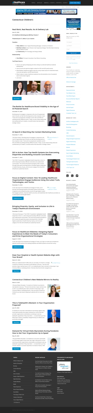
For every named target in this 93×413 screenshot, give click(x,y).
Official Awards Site (71, 77)
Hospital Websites (70, 144)
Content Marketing (71, 130)
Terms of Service (69, 59)
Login (78, 7)
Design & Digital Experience (73, 138)
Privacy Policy (75, 57)
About (63, 7)
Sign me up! (73, 53)
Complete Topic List (71, 113)
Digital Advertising (71, 141)
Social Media (69, 156)
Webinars (68, 101)
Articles (39, 2)
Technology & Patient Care (72, 159)
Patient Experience (71, 150)
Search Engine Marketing (72, 153)
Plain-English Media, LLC (67, 372)
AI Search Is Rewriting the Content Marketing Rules (34, 132)
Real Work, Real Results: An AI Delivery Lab (30, 29)
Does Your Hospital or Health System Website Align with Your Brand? (36, 256)
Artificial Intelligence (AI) (72, 121)
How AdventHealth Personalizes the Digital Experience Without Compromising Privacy (72, 186)
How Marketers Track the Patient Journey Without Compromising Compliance (73, 216)
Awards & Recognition (71, 124)
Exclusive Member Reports (73, 99)
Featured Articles (70, 90)
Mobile (68, 147)
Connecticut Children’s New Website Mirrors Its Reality (35, 279)
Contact (73, 7)
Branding (68, 127)
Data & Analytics (70, 136)
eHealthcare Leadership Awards (63, 381)
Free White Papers (70, 96)
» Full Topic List (70, 167)
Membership (68, 7)
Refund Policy (60, 391)
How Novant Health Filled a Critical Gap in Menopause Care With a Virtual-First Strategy (44, 397)
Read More (16, 271)
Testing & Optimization (72, 161)
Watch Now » (17, 98)
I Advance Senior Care (61, 383)
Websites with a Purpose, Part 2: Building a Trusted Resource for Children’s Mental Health (72, 196)
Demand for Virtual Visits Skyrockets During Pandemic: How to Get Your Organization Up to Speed (35, 332)
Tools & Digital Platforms (72, 164)
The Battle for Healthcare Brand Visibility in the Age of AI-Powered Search (35, 107)
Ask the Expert (69, 107)
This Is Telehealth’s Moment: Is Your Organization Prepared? (33, 304)
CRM (67, 133)
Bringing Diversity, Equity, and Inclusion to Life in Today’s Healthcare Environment (33, 207)
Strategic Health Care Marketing (63, 380)
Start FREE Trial (75, 2)
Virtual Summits (70, 104)
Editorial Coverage (71, 82)
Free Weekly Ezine (70, 93)
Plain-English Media (61, 378)
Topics (33, 2)
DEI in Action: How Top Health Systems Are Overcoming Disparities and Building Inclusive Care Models (35, 153)
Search (65, 2)
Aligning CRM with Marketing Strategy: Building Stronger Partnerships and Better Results (43, 392)
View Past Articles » (73, 63)
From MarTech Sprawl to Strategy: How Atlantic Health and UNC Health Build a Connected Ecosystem (72, 206)
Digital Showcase (70, 110)
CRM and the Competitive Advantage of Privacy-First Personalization (72, 224)
